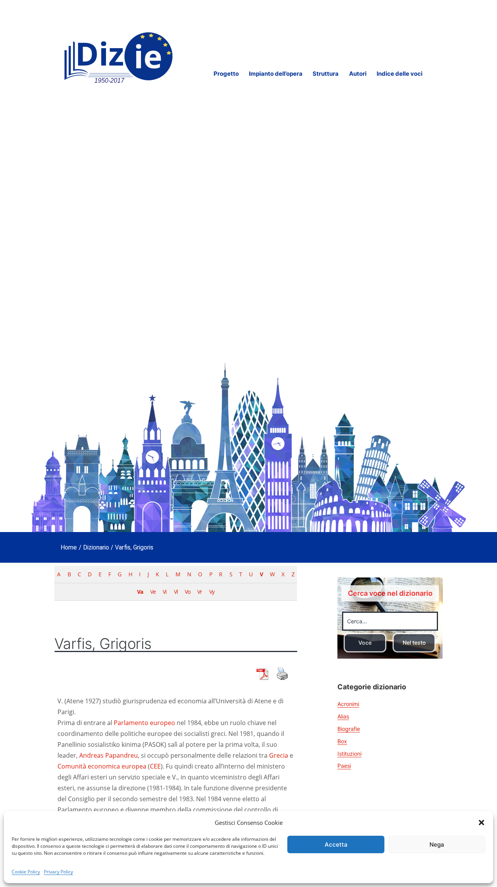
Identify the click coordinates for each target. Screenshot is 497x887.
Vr (199, 591)
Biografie (348, 728)
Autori (358, 73)
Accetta (336, 844)
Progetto (226, 73)
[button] (481, 822)
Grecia (278, 755)
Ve (153, 591)
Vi (165, 591)
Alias (343, 716)
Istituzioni (349, 753)
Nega (436, 844)
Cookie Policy (26, 871)
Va (140, 591)
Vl (176, 591)
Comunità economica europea (101, 766)
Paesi (344, 765)
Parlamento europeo (144, 722)
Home (69, 547)
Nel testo (414, 642)
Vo (187, 591)
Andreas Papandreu (108, 755)
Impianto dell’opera (275, 73)
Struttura (326, 73)
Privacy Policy (58, 871)
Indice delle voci (399, 73)
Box (342, 741)
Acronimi (348, 704)
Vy (211, 591)
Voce (365, 642)
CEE (155, 766)
